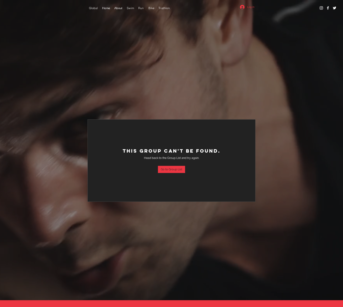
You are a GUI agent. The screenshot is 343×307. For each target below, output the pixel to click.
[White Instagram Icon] (321, 8)
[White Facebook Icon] (328, 8)
